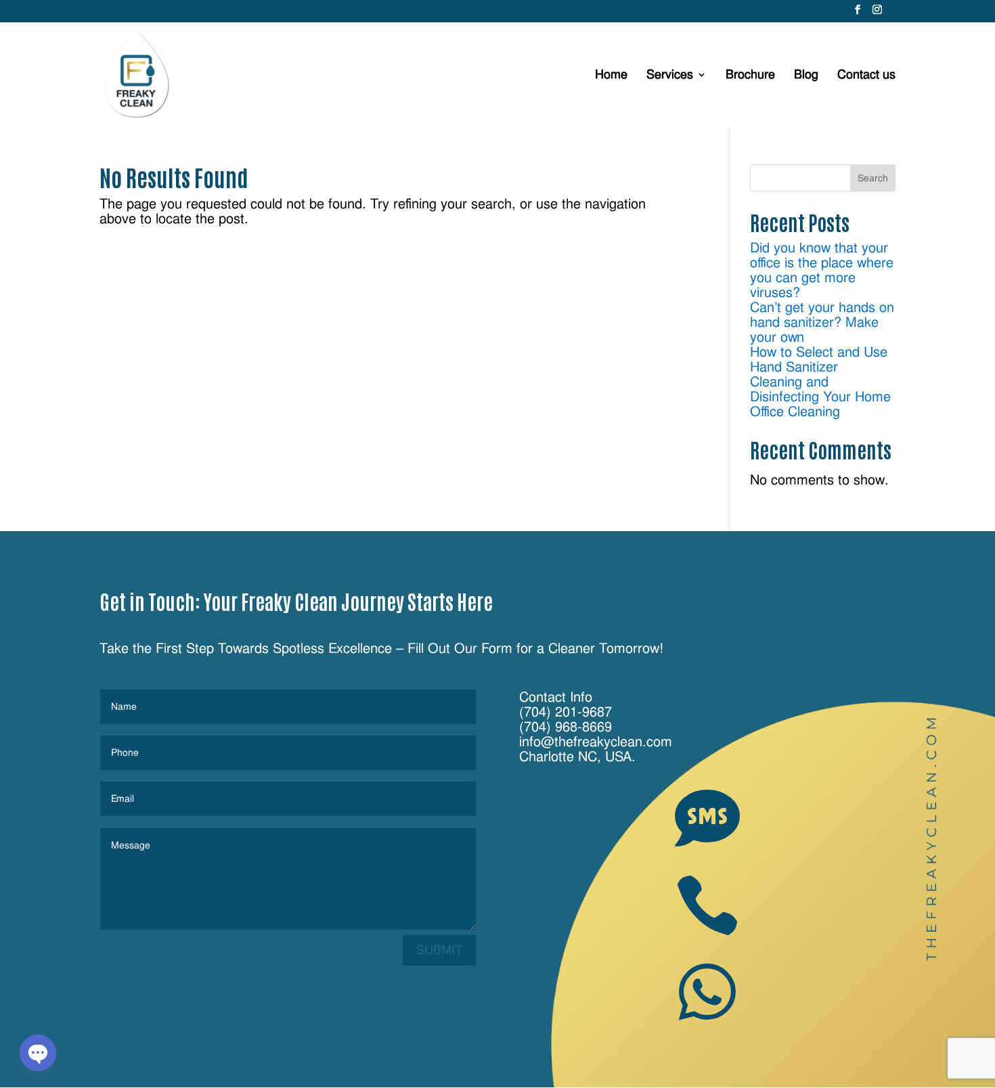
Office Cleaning (795, 411)
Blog (806, 76)
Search (873, 178)
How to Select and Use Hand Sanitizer (818, 359)
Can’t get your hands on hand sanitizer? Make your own (822, 322)
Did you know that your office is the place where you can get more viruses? (821, 270)
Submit (439, 949)
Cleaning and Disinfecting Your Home (820, 389)
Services (669, 76)
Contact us (866, 76)
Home (611, 76)
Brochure (750, 76)
